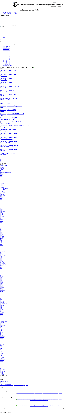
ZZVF (1, 366)
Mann (1, 284)
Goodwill (2, 246)
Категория (2, 159)
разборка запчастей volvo (7, 65)
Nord (1, 310)
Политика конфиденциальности (5, 410)
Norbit (1, 309)
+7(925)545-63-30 (27, 3)
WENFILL (2, 360)
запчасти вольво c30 (6, 58)
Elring (1, 219)
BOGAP (1, 197)
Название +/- (2, 157)
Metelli (1, 289)
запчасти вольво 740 (6, 60)
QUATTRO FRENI (3, 321)
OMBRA (2, 312)
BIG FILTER (2, 195)
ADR (1, 173)
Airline (1, 174)
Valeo (1, 351)
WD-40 (1, 358)
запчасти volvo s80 (6, 49)
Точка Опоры (2, 374)
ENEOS (1, 221)
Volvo (1, 355)
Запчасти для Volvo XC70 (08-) (9, 141)
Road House (2, 325)
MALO (1, 283)
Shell (1, 331)
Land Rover (2, 271)
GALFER (2, 240)
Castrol (1, 202)
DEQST (1, 213)
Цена (1, 161)
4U (0, 170)
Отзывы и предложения (7, 35)
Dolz (1, 215)
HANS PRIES (2, 251)
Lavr (1, 272)
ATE (1, 186)
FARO (1, 225)
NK (1, 308)
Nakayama (2, 302)
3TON (1, 169)
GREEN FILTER (3, 248)
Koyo (1, 267)
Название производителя (4, 160)
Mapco (1, 286)
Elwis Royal (2, 220)
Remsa (1, 324)
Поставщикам (5, 34)
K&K (1, 258)
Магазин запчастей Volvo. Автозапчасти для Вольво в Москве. (14, 20)
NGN (1, 304)
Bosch (1, 200)
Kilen (1, 260)
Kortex (1, 265)
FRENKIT (2, 237)
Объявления (5, 36)
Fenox (1, 228)
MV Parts (2, 300)
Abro (1, 171)
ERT (1, 223)
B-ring (1, 193)
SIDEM (1, 332)
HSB (1, 253)
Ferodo (1, 229)
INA (1, 257)
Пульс (1, 372)
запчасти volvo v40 (6, 53)
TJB (1, 341)
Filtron (1, 230)
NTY (1, 311)
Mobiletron (2, 294)
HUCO (1, 254)
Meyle (1, 291)
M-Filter (1, 281)
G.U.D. (1, 239)
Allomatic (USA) (3, 179)
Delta (1, 210)
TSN (1, 346)
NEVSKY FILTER (3, 303)
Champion (2, 204)
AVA (1, 190)
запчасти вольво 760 (6, 61)
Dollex (1, 214)
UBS (1, 348)
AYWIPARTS (2, 192)
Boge (1, 198)
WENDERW (2, 359)
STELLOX (2, 337)
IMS (1, 256)
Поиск (1, 25)
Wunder (1, 361)
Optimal (1, 313)
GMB (1, 243)
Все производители (3, 165)
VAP (1, 352)
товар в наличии (3, 162)
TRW (1, 345)
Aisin (1, 175)
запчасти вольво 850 (6, 62)
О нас (4, 32)
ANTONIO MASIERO (4, 181)
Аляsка (1, 367)
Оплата (4, 37)
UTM (1, 349)
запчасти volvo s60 (6, 47)
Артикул (2, 158)
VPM (1, 356)
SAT (1, 328)
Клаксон (2, 370)
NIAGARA (2, 305)
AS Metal (2, 183)
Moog (1, 296)
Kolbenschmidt (3, 264)
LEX (1, 275)
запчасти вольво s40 (6, 46)
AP (1, 182)
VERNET (2, 354)
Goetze (1, 245)
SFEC (1, 330)
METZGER (2, 290)
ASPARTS (2, 184)
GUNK (1, 250)
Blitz (1, 196)
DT (1, 217)
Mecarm (1, 288)
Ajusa (1, 176)
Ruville (1, 326)
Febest (1, 226)
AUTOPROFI (2, 189)
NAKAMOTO (3, 301)
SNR (1, 334)
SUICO (1, 338)
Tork (1, 342)
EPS (1, 222)
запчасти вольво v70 (6, 56)
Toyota (1, 343)
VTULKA (2, 357)
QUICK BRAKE (3, 322)
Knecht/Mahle (2, 263)
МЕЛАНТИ (2, 371)
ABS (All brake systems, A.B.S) (5, 172)
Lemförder (2, 273)
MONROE (2, 295)
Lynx (1, 280)
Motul (1, 298)
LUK (1, 278)
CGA (1, 203)
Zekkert (1, 362)
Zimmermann (2, 365)
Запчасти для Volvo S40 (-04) (8, 98)
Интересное (5, 31)
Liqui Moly (2, 276)
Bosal (1, 199)
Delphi (1, 209)
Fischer (1, 231)
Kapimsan (2, 168)
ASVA (1, 185)
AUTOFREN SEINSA (4, 188)
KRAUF (1, 269)
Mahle (1, 282)
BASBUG (2, 194)
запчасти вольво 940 (6, 63)
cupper (1, 207)
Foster (1, 234)
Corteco (1, 206)
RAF (1, 323)
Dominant (2, 216)
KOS (1, 266)
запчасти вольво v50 (6, 54)
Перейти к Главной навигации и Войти (10, 13)
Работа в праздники (6, 30)
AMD (1, 180)
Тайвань (1, 373)
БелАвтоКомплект (3, 368)
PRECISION (2, 318)
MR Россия (2, 299)
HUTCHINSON (3, 255)
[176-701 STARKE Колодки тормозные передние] (23, 381)
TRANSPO (2, 344)
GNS (1, 244)
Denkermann (2, 211)
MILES (1, 292)
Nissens (1, 307)
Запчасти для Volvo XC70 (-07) (9, 137)
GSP (1, 249)
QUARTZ (2, 320)
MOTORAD (2, 297)
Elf (0, 218)
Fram (1, 235)
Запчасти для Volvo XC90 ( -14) (9, 145)
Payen (1, 315)
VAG (1, 350)
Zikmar (1, 364)
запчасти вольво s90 (6, 50)
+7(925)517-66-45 (47, 3)
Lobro (1, 277)
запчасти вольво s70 (6, 48)
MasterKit (2, 287)
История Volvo (5, 33)
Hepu (1, 252)
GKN (1, 242)
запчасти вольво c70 (6, 59)
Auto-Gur (2, 187)
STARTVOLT (2, 336)
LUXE (1, 279)
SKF (1, 333)
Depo (1, 212)
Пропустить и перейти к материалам (9, 12)
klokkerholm (2, 262)
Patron (1, 314)
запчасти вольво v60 (6, 55)
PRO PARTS (2, 319)
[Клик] (7, 39)
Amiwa (1, 166)
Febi (1, 227)
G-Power (2, 238)
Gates (1, 241)
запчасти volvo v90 (6, 57)
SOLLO (1, 335)
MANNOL (2, 285)
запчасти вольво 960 (6, 64)
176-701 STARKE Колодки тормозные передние (14, 385)
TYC (1, 347)
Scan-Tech (2, 329)
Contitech (2, 205)
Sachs (1, 327)
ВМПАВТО (2, 369)
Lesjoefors (2, 274)
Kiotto (1, 261)
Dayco (1, 208)
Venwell (1, 353)
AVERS (1, 191)
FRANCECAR (3, 236)
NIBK (1, 306)
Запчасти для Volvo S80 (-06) (8, 117)
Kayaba (1, 259)
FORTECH (2, 233)
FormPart (2, 167)
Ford (1, 232)
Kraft (1, 268)
